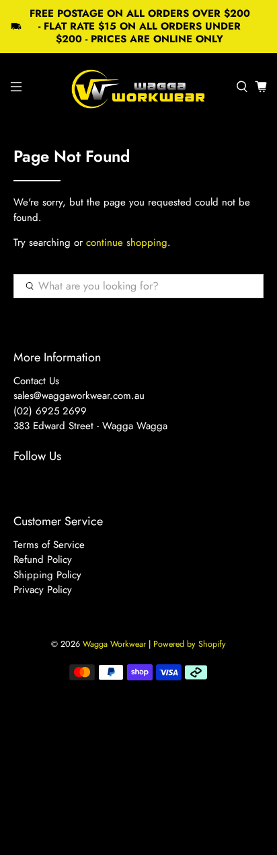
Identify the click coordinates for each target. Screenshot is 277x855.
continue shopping (126, 242)
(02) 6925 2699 (50, 411)
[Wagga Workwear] (138, 86)
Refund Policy (42, 559)
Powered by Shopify (189, 644)
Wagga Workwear (114, 644)
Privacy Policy (42, 589)
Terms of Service (49, 544)
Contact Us (36, 380)
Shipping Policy (47, 575)
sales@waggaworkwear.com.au (79, 395)
